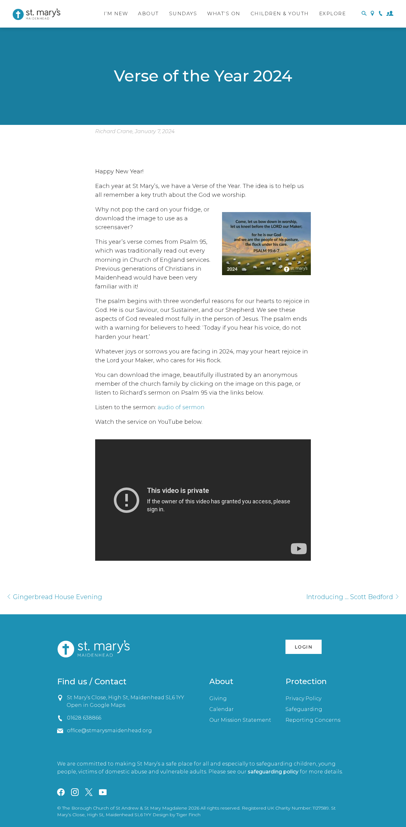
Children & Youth (280, 13)
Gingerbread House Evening (56, 597)
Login (303, 647)
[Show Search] (364, 14)
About (148, 13)
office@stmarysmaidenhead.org (109, 730)
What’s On (223, 13)
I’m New (116, 13)
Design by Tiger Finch (176, 814)
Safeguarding (303, 709)
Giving (218, 698)
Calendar (221, 709)
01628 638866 (84, 718)
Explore (332, 13)
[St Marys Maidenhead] (36, 14)
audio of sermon (181, 407)
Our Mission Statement (240, 720)
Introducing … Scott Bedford (350, 597)
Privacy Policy (303, 698)
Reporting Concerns (312, 720)
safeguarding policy (273, 772)
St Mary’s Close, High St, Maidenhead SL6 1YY (125, 698)
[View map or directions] (372, 14)
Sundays (183, 13)
